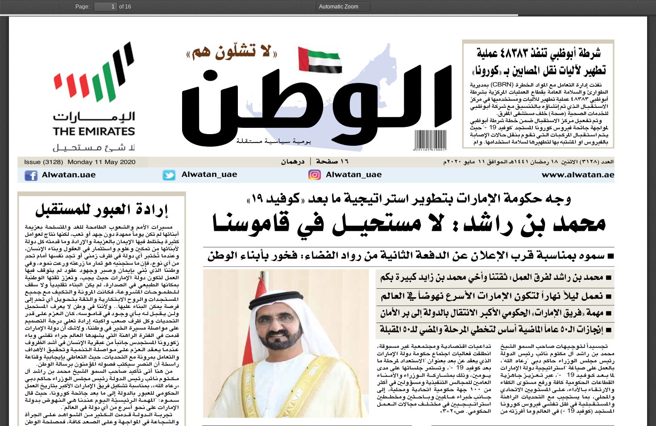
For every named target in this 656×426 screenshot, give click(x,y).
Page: (82, 7)
